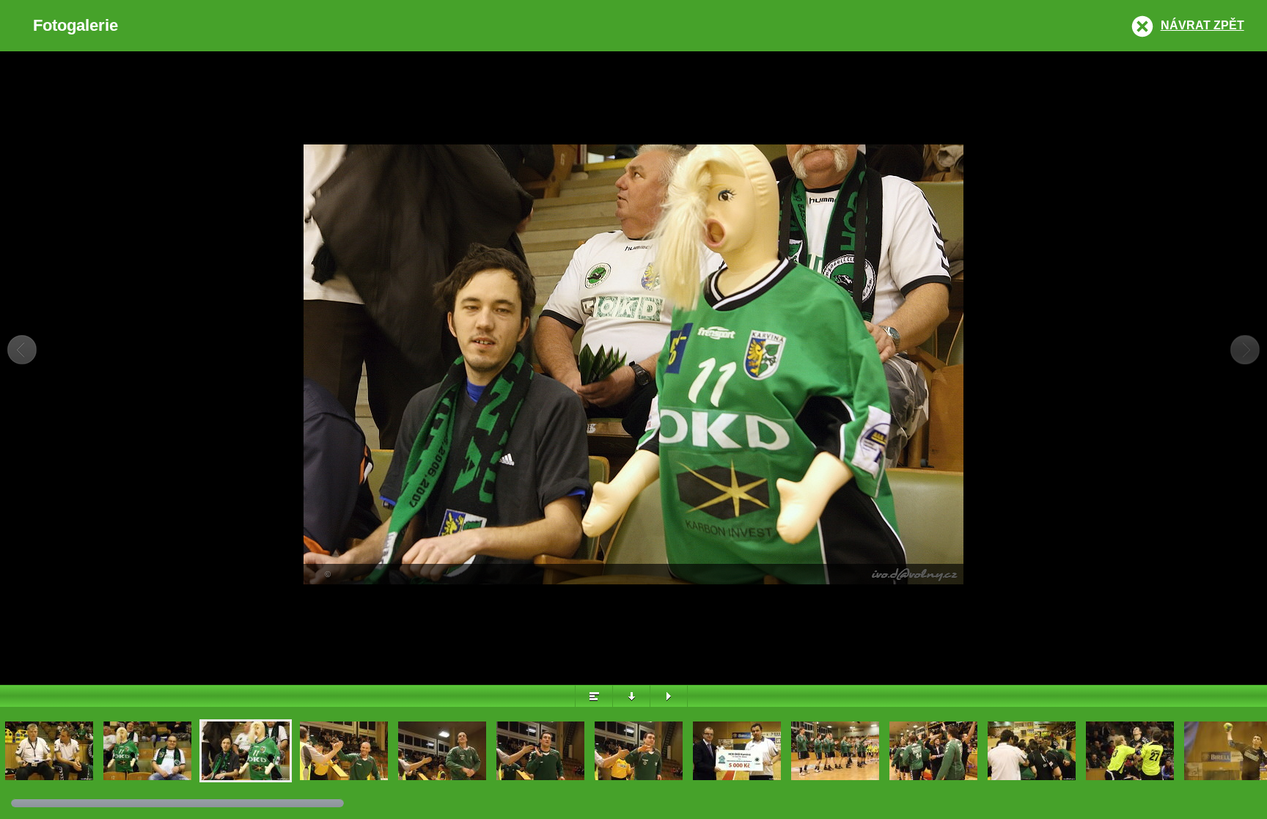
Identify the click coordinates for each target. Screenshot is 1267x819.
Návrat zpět (1202, 25)
